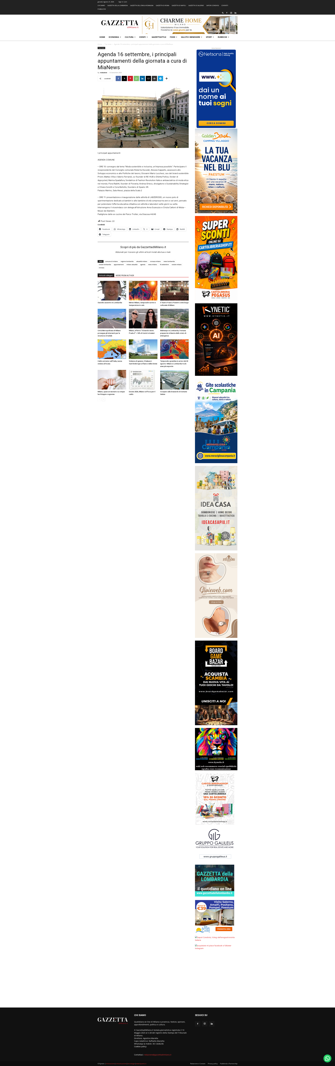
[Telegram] (160, 78)
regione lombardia (127, 261)
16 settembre (164, 264)
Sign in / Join (123, 2)
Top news (108, 44)
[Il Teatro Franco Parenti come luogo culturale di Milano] (174, 290)
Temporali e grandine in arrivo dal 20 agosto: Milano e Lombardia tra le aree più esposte (174, 363)
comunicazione (121, 1063)
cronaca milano (155, 261)
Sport (209, 37)
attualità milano (141, 261)
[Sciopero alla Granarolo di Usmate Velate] (174, 380)
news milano (152, 264)
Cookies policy (140, 1046)
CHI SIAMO (101, 5)
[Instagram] (231, 13)
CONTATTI (224, 5)
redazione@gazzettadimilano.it (157, 1054)
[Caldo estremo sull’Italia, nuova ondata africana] (112, 349)
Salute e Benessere (190, 37)
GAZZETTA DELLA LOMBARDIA (117, 5)
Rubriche (222, 37)
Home (102, 37)
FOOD (172, 37)
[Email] (148, 78)
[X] (124, 78)
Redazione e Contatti (197, 1063)
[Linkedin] (235, 13)
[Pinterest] (130, 78)
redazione (103, 73)
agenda (142, 264)
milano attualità (132, 264)
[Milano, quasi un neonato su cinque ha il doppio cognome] (112, 380)
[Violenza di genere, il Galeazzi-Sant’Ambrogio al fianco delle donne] (143, 349)
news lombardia (169, 261)
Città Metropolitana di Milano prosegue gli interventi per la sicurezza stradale (109, 333)
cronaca (101, 268)
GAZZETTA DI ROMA (162, 5)
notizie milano (177, 264)
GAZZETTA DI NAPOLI (179, 5)
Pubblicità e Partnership (228, 1063)
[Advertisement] (216, 980)
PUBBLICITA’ (102, 9)
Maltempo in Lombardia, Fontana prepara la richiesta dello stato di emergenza (173, 333)
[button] (223, 13)
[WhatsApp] (136, 78)
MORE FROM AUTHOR (125, 275)
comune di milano (111, 261)
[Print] (154, 78)
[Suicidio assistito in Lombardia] (112, 290)
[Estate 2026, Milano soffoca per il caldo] (143, 380)
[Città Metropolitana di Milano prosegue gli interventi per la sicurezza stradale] (112, 318)
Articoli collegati (106, 275)
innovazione (110, 1063)
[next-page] (103, 399)
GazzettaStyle (159, 37)
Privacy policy (213, 1063)
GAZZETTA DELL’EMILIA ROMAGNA (141, 5)
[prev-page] (99, 399)
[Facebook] (227, 13)
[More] (166, 78)
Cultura (129, 37)
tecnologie (131, 1063)
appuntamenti (119, 264)
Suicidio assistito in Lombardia (110, 303)
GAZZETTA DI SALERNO (196, 5)
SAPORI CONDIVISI (212, 5)
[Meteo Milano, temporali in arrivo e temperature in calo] (143, 290)
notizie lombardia (105, 264)
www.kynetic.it (141, 1063)
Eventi (142, 37)
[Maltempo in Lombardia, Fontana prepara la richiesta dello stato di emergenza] (174, 318)
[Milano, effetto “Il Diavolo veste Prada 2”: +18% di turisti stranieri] (143, 318)
